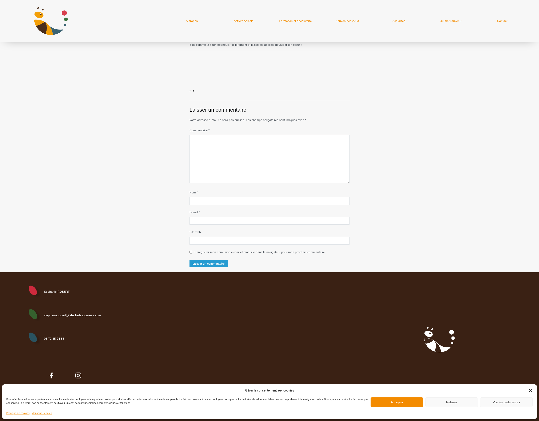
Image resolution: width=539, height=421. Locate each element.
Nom (193, 192)
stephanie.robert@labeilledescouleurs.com (72, 315)
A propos (192, 21)
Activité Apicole (243, 21)
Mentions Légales (42, 413)
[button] (530, 390)
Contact (502, 21)
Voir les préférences (506, 402)
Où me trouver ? (451, 21)
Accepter (397, 402)
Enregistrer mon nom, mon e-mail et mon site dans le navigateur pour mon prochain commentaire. (260, 252)
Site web (195, 232)
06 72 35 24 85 (54, 338)
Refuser (451, 402)
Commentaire (199, 130)
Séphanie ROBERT (57, 291)
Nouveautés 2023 (347, 21)
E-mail (194, 212)
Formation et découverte (295, 21)
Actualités (398, 21)
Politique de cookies (17, 413)
